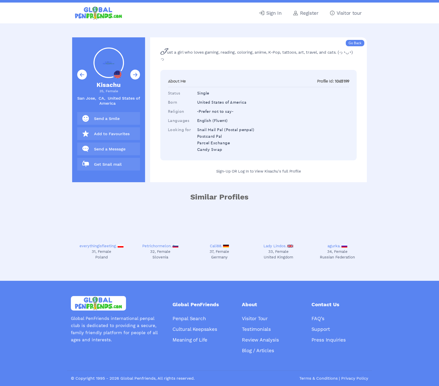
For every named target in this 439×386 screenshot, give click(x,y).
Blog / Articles (258, 350)
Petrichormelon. (157, 246)
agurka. (334, 246)
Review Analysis (260, 340)
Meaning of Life (190, 340)
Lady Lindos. (275, 246)
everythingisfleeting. (98, 246)
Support (320, 329)
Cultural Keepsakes (195, 329)
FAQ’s (317, 318)
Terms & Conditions (318, 378)
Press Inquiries (328, 340)
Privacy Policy (354, 378)
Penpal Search (189, 318)
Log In (243, 171)
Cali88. (216, 246)
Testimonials (256, 329)
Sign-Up (223, 171)
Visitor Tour (255, 318)
